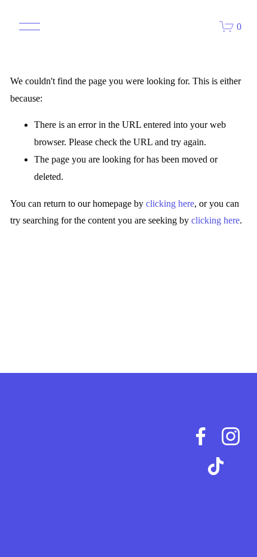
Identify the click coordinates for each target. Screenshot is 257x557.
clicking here (170, 203)
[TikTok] (215, 466)
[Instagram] (230, 436)
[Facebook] (200, 436)
